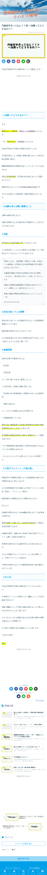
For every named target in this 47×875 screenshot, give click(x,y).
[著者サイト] (19, 696)
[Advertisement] (23, 93)
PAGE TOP (24, 859)
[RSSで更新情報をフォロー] (28, 696)
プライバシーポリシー (12, 868)
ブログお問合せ (34, 868)
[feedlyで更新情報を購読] (23, 696)
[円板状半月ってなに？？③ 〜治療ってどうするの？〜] (13, 61)
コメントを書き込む (23, 844)
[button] (42, 451)
